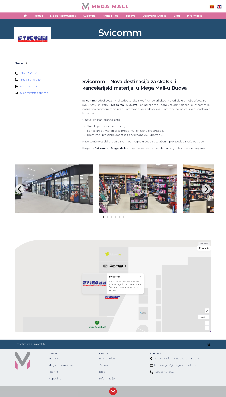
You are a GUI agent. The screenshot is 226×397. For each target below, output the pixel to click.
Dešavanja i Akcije (154, 15)
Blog (176, 15)
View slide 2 (107, 217)
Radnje (38, 15)
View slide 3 (111, 217)
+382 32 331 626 (29, 73)
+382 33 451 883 (164, 371)
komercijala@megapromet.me (175, 365)
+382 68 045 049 (30, 79)
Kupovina (89, 15)
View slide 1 (103, 217)
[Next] (206, 189)
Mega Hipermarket (63, 15)
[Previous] (19, 189)
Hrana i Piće (110, 15)
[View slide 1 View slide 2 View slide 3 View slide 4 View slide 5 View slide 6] (113, 189)
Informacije (194, 15)
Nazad (19, 63)
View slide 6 (123, 217)
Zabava (130, 15)
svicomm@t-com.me (34, 92)
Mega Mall (55, 358)
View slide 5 (119, 217)
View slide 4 (115, 217)
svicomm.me (28, 86)
